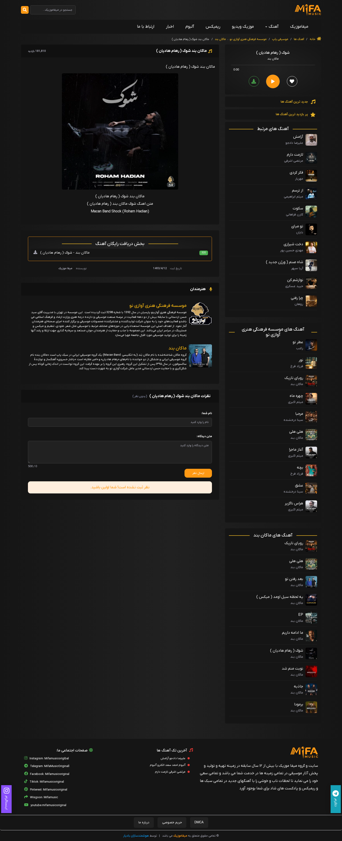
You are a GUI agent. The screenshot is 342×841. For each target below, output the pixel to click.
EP (300, 614)
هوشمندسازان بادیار (136, 836)
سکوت (298, 208)
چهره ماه (296, 396)
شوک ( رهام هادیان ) (286, 650)
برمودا (298, 704)
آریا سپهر (297, 268)
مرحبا (299, 413)
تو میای (297, 226)
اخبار (170, 26)
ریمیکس (213, 26)
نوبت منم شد (292, 668)
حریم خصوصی (172, 822)
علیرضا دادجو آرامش (173, 758)
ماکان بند (220, 39)
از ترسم (297, 190)
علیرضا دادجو (294, 143)
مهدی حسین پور (291, 250)
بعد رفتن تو (294, 579)
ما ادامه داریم (292, 632)
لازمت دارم (295, 154)
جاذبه (298, 686)
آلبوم (189, 26)
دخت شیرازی (293, 244)
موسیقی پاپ (280, 39)
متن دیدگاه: (204, 436)
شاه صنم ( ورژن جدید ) (284, 262)
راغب (299, 348)
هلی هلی (296, 431)
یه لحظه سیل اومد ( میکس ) (279, 597)
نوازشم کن (295, 280)
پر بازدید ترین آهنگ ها (292, 114)
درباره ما (143, 822)
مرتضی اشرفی (293, 161)
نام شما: (206, 413)
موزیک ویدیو (243, 26)
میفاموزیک (299, 26)
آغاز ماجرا (296, 449)
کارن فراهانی (294, 214)
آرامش (298, 136)
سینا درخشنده (293, 420)
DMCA (199, 822)
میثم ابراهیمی (293, 196)
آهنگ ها (298, 39)
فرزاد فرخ (296, 366)
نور (301, 360)
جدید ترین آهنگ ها (294, 102)
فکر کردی (296, 172)
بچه (300, 467)
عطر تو (298, 342)
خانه (313, 39)
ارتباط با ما (145, 26)
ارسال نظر (198, 473)
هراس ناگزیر (294, 503)
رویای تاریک (294, 378)
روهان (299, 304)
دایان (299, 232)
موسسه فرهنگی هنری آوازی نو (248, 39)
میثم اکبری (295, 402)
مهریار (299, 179)
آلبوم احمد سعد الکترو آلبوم (168, 765)
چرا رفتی (297, 298)
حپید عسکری (294, 286)
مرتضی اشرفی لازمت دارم (170, 772)
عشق (299, 485)
